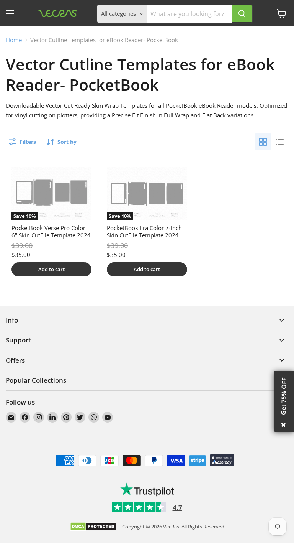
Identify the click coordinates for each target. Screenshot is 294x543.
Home (14, 40)
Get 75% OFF (283, 396)
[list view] (279, 141)
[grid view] (263, 141)
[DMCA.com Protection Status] (93, 527)
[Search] (242, 14)
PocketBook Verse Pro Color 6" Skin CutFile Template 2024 (51, 231)
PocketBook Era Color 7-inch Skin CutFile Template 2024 (144, 231)
